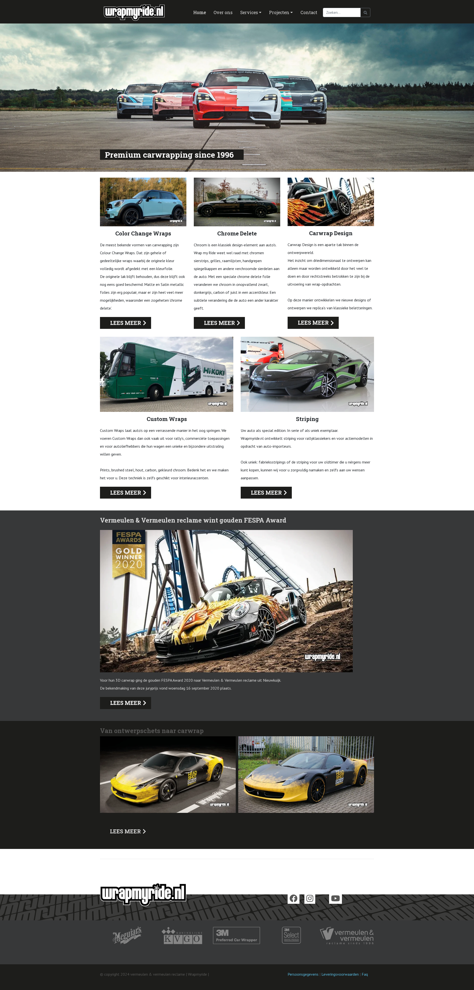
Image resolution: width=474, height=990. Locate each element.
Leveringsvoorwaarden (340, 974)
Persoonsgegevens (303, 974)
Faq (365, 974)
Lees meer (125, 322)
